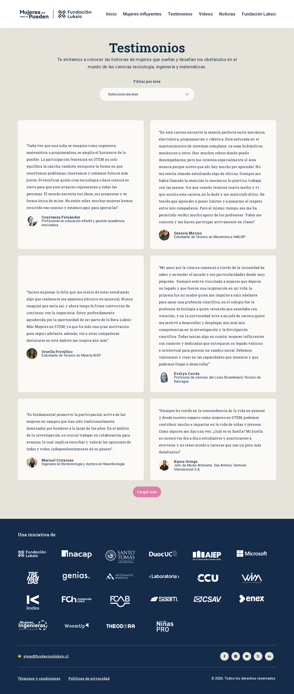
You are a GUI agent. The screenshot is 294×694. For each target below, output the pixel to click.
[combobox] (148, 94)
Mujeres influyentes (142, 14)
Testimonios (180, 14)
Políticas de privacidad (89, 678)
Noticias (227, 14)
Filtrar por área (147, 81)
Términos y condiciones (39, 678)
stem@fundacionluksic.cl (46, 656)
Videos (206, 14)
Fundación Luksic (259, 14)
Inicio (111, 14)
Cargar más (147, 492)
